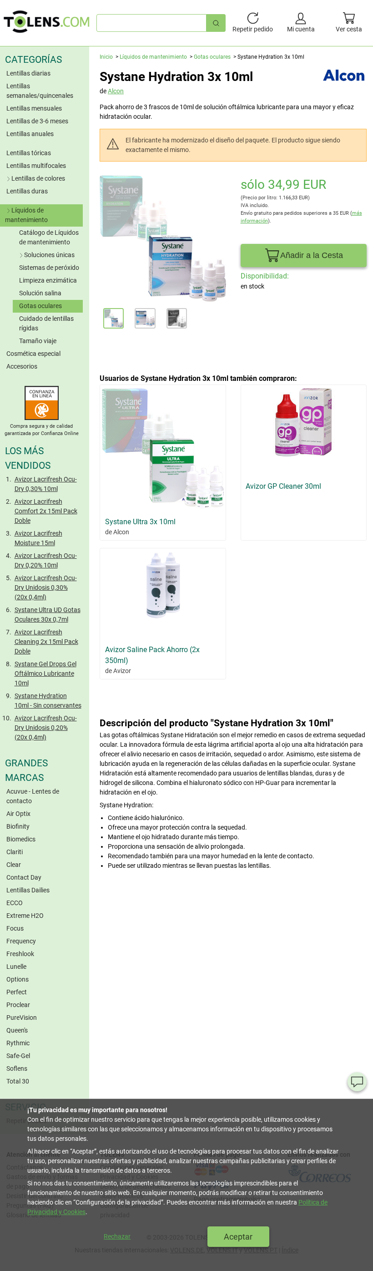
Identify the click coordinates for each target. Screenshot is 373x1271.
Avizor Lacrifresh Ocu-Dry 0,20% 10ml (46, 560)
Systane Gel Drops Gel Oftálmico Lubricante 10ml (45, 673)
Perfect (16, 992)
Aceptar (238, 1236)
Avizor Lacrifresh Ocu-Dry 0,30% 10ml (46, 484)
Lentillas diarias (28, 73)
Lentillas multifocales (36, 165)
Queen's (17, 1030)
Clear (13, 864)
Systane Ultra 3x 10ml (140, 521)
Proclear (18, 1004)
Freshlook (20, 953)
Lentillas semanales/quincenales (39, 90)
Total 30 (17, 1081)
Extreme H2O (25, 915)
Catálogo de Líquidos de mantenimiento (49, 237)
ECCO (14, 902)
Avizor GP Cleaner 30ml (283, 486)
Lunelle (16, 966)
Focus (15, 928)
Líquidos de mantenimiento (26, 215)
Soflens (16, 1068)
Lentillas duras (27, 191)
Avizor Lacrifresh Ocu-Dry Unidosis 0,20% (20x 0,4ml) (46, 727)
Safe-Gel (18, 1055)
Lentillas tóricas (28, 153)
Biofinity (18, 826)
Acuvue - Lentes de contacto (32, 796)
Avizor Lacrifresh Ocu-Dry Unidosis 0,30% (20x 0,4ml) (46, 587)
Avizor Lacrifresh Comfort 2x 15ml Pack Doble (46, 511)
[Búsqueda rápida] (216, 23)
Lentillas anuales (30, 133)
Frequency (21, 941)
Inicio (106, 57)
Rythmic (18, 1043)
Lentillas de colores (38, 178)
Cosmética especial (33, 353)
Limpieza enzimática (48, 280)
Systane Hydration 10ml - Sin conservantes (48, 700)
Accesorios (21, 366)
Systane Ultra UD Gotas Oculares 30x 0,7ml (48, 614)
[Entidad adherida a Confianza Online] (42, 417)
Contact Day (23, 877)
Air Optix (18, 813)
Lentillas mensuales (34, 108)
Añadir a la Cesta (311, 255)
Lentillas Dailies (28, 890)
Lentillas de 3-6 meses (37, 121)
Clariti (14, 852)
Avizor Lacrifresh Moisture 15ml (38, 538)
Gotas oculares (40, 305)
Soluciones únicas (49, 254)
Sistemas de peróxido (49, 267)
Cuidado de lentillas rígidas (46, 323)
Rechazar (117, 1236)
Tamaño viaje (37, 340)
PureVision (21, 1017)
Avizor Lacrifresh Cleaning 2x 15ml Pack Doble (46, 641)
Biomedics (20, 839)
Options (17, 979)
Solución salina (40, 293)
